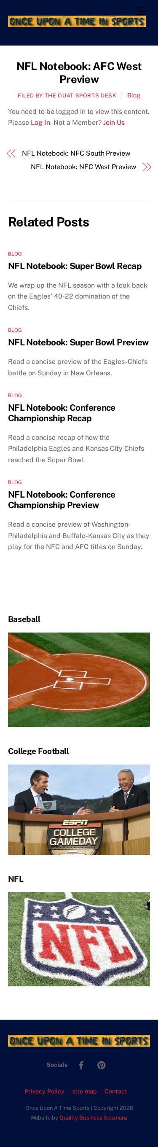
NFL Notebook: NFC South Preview (76, 153)
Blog (133, 95)
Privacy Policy (44, 1091)
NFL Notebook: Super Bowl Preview (78, 342)
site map (84, 1091)
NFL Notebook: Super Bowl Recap (75, 266)
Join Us (114, 122)
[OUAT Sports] (77, 23)
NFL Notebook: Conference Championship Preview (61, 499)
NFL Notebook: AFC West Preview (79, 73)
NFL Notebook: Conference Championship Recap (61, 412)
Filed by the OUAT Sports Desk (67, 95)
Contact (115, 1091)
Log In (40, 122)
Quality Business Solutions (93, 1118)
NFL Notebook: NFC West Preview (83, 167)
